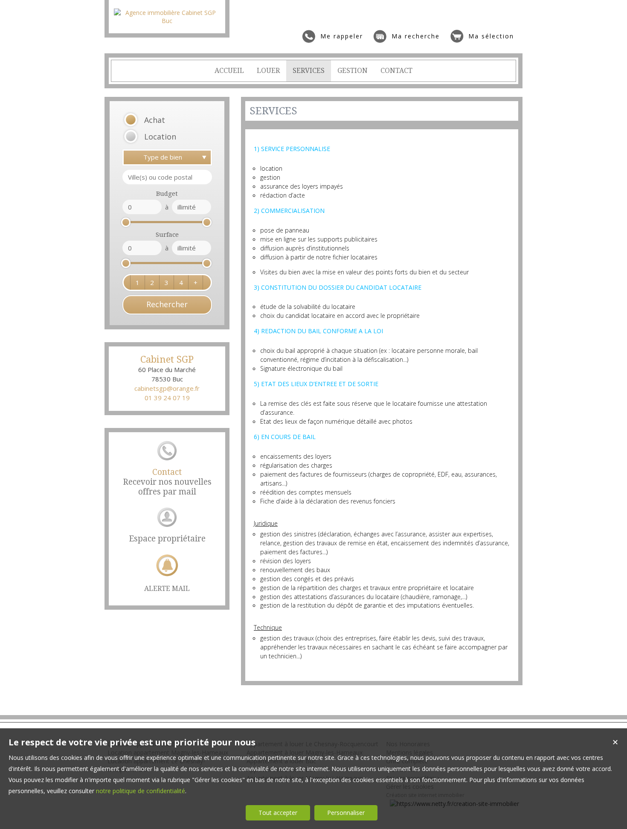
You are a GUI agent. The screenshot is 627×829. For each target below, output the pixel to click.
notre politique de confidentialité (140, 791)
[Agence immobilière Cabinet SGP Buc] (167, 21)
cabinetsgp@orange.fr (167, 388)
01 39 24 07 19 (167, 397)
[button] (156, 120)
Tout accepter (277, 813)
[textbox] (167, 177)
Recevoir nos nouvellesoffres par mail (167, 482)
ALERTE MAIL (167, 589)
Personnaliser (346, 813)
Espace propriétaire (167, 539)
